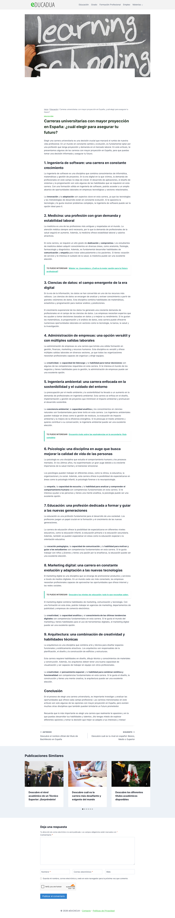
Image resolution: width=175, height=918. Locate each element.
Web (108, 872)
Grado (94, 4)
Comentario (46, 835)
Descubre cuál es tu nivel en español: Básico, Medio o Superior (113, 736)
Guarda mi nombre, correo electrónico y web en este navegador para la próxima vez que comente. (85, 878)
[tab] (82, 809)
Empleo (126, 4)
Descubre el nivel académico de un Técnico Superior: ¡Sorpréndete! (43, 796)
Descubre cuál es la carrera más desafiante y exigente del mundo (86, 796)
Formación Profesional (110, 4)
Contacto (86, 911)
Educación (84, 4)
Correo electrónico (83, 872)
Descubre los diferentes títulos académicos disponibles (129, 796)
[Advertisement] (87, 90)
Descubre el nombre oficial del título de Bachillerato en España (59, 736)
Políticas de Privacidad (104, 911)
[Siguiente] (146, 784)
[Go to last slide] (28, 784)
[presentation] (44, 774)
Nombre (46, 872)
